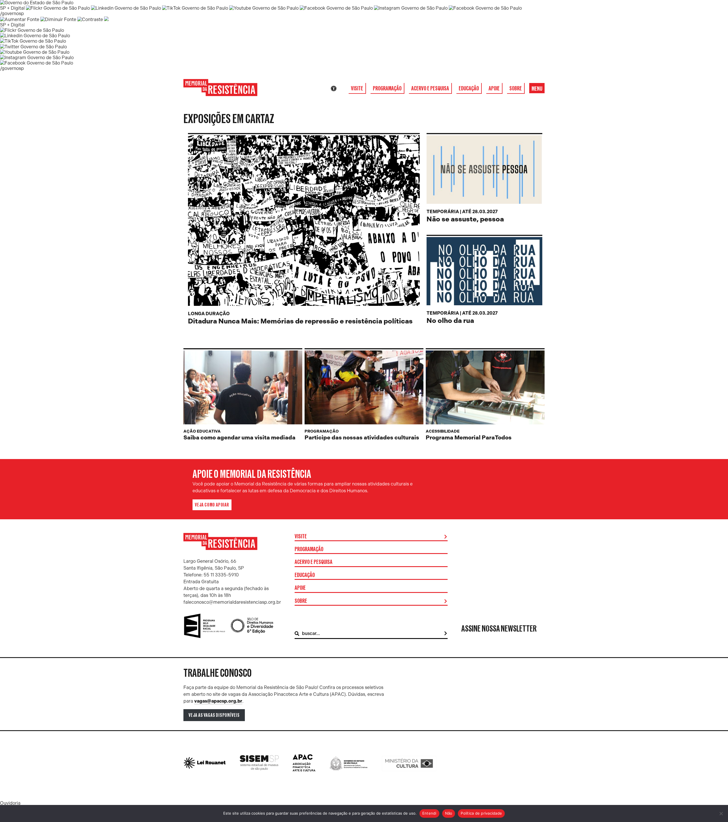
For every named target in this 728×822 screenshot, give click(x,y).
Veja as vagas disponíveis (214, 715)
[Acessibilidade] (333, 89)
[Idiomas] (341, 89)
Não (448, 813)
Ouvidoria (10, 803)
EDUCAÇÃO (469, 88)
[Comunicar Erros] (106, 19)
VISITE (357, 88)
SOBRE (515, 88)
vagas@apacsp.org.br (218, 701)
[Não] (721, 813)
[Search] (445, 633)
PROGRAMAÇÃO (387, 88)
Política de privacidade (481, 813)
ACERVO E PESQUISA (430, 88)
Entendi (429, 813)
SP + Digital (12, 8)
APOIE (494, 88)
